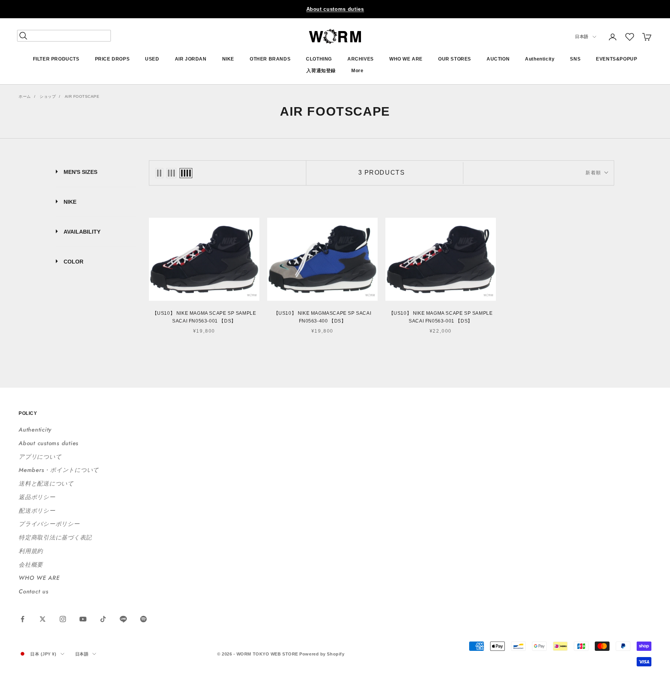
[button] (629, 37)
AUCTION (498, 59)
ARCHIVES (360, 59)
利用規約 (31, 551)
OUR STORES (454, 59)
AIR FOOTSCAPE (82, 96)
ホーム (25, 96)
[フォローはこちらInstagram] (63, 619)
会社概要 (31, 564)
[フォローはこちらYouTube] (83, 619)
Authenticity (539, 59)
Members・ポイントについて (59, 470)
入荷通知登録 (321, 71)
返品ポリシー (37, 497)
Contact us (33, 591)
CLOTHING (319, 59)
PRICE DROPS (112, 59)
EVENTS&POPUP (616, 59)
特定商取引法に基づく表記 (55, 537)
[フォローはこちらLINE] (123, 619)
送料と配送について (46, 483)
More (357, 71)
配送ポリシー (37, 510)
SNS (575, 59)
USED (152, 59)
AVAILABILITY (82, 232)
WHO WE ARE (406, 59)
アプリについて (40, 457)
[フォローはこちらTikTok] (103, 619)
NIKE (228, 59)
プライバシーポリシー (49, 524)
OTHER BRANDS (270, 59)
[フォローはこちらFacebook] (22, 619)
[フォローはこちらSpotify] (143, 619)
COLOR (73, 261)
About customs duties (335, 9)
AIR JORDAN (191, 59)
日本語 (582, 37)
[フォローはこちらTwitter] (43, 619)
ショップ (48, 96)
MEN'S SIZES (80, 172)
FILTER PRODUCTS (56, 59)
